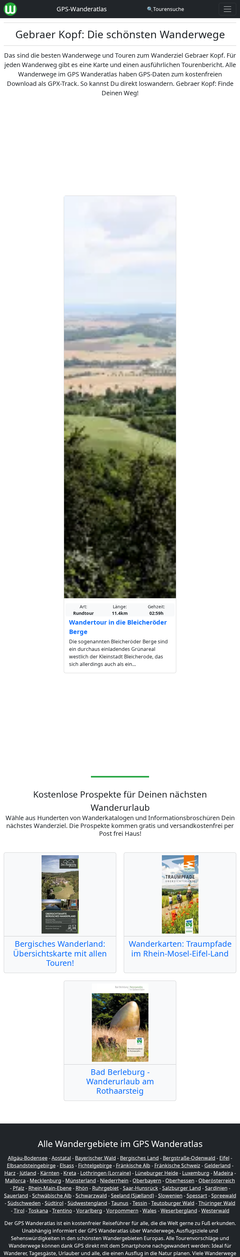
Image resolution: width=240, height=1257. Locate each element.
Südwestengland (87, 1203)
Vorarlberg (89, 1210)
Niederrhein (114, 1180)
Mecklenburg (45, 1180)
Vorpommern (122, 1210)
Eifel (224, 1158)
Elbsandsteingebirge (31, 1165)
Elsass (67, 1165)
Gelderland (217, 1165)
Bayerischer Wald (95, 1158)
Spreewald (223, 1195)
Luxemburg (195, 1173)
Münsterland (80, 1180)
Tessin (139, 1203)
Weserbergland (179, 1210)
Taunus (119, 1203)
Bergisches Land (139, 1158)
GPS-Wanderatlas (82, 9)
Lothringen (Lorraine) (105, 1173)
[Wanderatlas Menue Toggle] (227, 9)
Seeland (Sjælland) (132, 1195)
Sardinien (216, 1188)
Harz (10, 1173)
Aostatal (61, 1158)
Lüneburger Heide (156, 1173)
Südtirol (54, 1203)
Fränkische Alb (133, 1165)
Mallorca (15, 1180)
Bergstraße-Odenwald (189, 1158)
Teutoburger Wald (172, 1203)
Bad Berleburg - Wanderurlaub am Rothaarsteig (120, 1081)
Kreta (69, 1173)
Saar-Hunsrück (140, 1188)
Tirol (19, 1210)
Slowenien (170, 1195)
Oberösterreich (216, 1180)
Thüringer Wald (216, 1203)
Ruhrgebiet (105, 1188)
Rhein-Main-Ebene (50, 1188)
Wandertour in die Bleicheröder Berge (118, 627)
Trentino (62, 1210)
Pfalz (18, 1188)
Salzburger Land (181, 1188)
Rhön (82, 1188)
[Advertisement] (120, 147)
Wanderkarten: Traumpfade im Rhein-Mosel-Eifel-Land (180, 948)
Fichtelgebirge (95, 1165)
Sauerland (16, 1195)
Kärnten (49, 1173)
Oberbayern (146, 1180)
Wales (149, 1210)
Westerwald (215, 1210)
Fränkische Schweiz (177, 1165)
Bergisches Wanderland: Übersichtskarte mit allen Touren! (60, 953)
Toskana (38, 1210)
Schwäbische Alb (52, 1195)
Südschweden (24, 1203)
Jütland (28, 1173)
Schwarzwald (91, 1195)
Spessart (197, 1195)
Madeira (223, 1173)
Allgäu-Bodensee (28, 1158)
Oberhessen (179, 1180)
